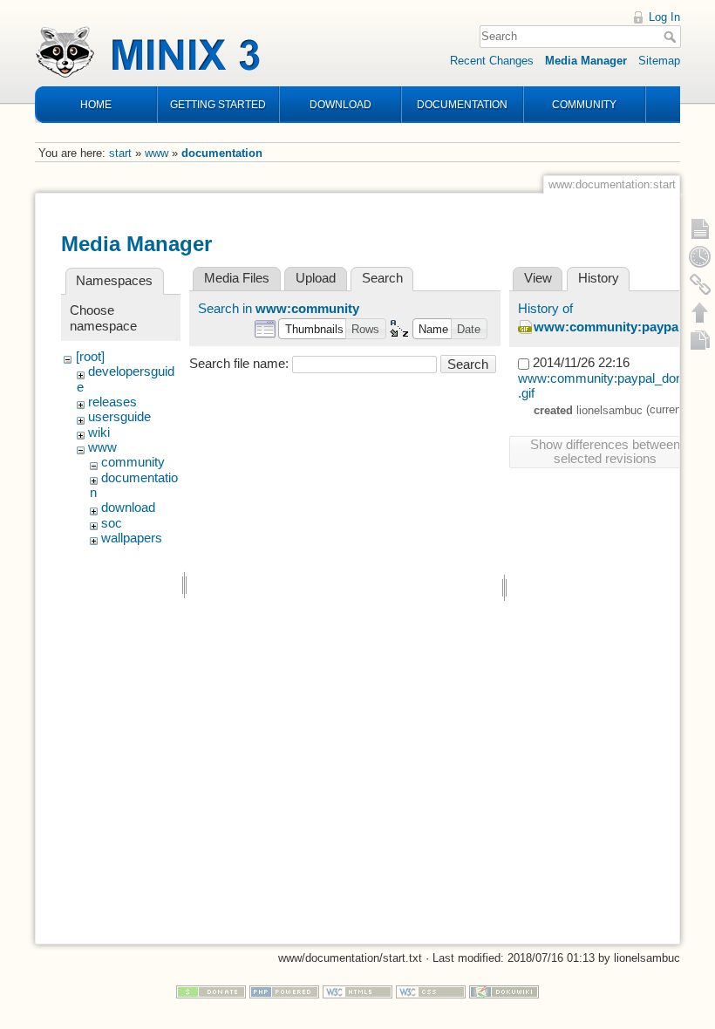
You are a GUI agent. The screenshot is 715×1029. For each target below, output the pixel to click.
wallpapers (131, 538)
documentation (221, 153)
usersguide (119, 417)
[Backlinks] (700, 284)
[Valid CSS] (431, 991)
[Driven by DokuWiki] (504, 991)
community (133, 462)
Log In (664, 17)
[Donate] (211, 991)
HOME (96, 105)
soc (111, 523)
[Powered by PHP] (284, 991)
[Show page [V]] (700, 228)
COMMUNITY (584, 105)
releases (112, 402)
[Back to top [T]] (700, 312)
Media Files (236, 278)
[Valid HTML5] (357, 991)
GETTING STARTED (218, 105)
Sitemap (659, 60)
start (120, 153)
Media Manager (586, 60)
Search (672, 37)
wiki (99, 433)
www (156, 153)
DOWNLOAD (340, 105)
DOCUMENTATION (462, 105)
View (538, 278)
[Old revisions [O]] (700, 256)
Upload (316, 278)
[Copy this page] (700, 340)
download (128, 507)
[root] (90, 357)
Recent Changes (492, 60)
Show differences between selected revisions (605, 452)
